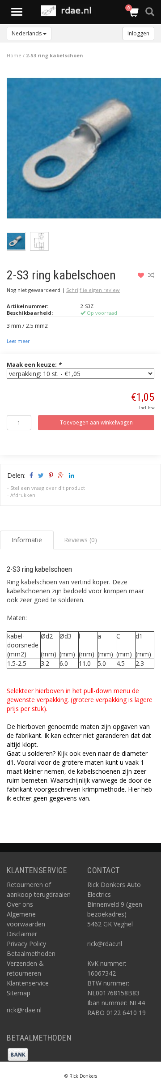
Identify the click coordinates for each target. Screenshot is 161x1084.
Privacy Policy (26, 943)
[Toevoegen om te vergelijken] (151, 275)
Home (14, 55)
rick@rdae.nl (24, 1010)
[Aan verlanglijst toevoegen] (142, 275)
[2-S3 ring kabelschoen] (84, 150)
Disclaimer (22, 934)
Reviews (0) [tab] (80, 540)
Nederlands (27, 33)
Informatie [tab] (27, 540)
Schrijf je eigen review (93, 290)
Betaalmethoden (31, 953)
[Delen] (30, 475)
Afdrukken (22, 495)
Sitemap (18, 993)
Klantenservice (28, 983)
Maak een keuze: (34, 364)
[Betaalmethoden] (18, 1054)
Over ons (20, 904)
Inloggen (138, 33)
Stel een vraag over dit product (47, 487)
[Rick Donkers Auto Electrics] (68, 10)
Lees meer (18, 341)
